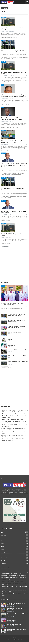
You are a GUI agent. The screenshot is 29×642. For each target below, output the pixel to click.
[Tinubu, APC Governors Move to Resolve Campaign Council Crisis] (14, 293)
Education (3, 554)
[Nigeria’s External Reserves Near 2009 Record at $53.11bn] (8, 21)
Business (3, 17)
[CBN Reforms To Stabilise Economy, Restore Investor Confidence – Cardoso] (8, 134)
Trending (3, 552)
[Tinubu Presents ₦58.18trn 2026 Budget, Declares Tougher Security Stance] (4, 328)
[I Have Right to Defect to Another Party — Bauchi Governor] (4, 345)
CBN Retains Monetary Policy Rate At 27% (12, 51)
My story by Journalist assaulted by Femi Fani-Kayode (13, 413)
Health (2, 546)
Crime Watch (3, 535)
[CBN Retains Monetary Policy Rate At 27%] (8, 44)
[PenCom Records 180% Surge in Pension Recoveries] (4, 339)
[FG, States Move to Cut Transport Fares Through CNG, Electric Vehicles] (4, 316)
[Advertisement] (14, 262)
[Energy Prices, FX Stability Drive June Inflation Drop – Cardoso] (8, 204)
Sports (2, 549)
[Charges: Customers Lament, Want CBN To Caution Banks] (8, 181)
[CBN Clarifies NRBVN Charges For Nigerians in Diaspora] (8, 227)
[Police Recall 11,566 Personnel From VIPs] (4, 351)
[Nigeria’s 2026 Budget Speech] (4, 334)
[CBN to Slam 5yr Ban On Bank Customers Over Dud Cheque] (8, 65)
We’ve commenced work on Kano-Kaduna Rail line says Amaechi (14, 431)
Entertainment (4, 557)
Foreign (2, 540)
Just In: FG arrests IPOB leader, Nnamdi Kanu (11, 419)
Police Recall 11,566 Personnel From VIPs (17, 349)
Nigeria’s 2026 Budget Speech (14, 332)
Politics (3, 286)
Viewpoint (3, 560)
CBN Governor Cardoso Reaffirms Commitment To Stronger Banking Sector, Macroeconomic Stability (14, 165)
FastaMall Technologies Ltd (17, 639)
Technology (3, 563)
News (2, 40)
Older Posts (5, 246)
